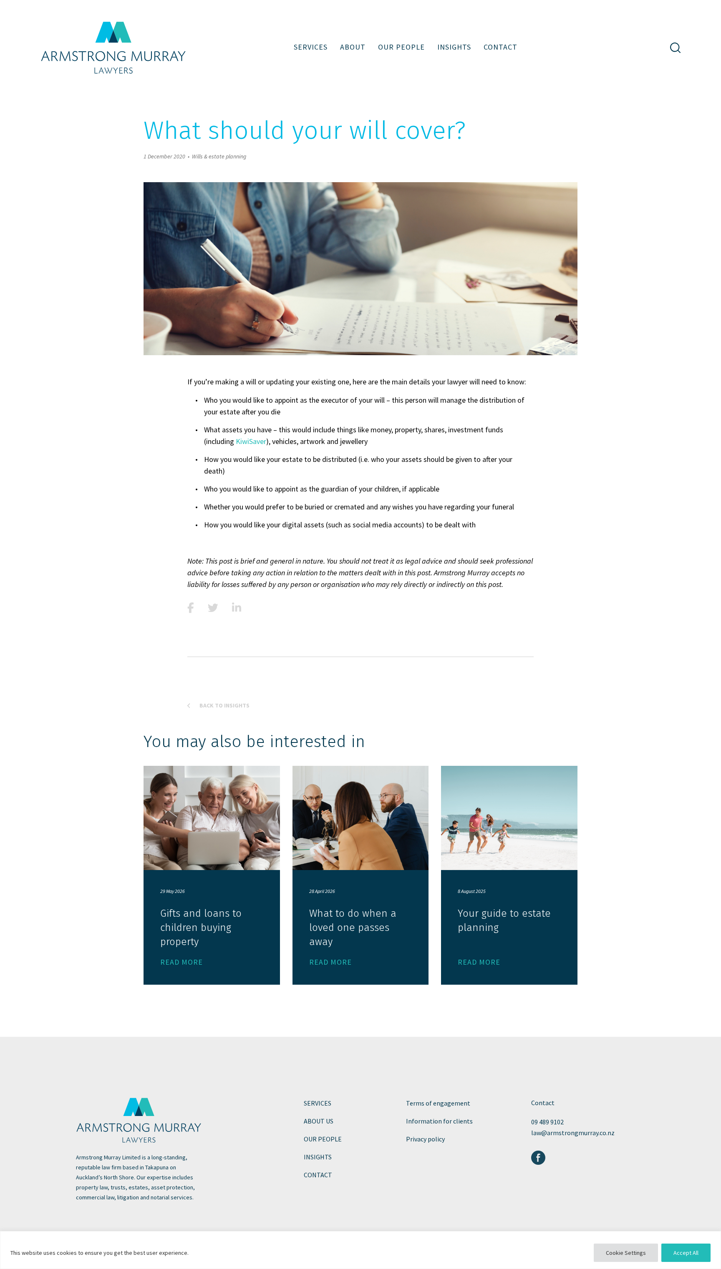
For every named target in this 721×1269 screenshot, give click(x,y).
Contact (500, 47)
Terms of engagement (438, 1103)
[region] (360, 1250)
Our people (401, 47)
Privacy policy (425, 1139)
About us (318, 1121)
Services (311, 47)
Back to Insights (224, 705)
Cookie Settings (626, 1252)
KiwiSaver (251, 441)
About (353, 47)
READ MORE (181, 962)
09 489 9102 (547, 1122)
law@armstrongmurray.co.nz (573, 1133)
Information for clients (439, 1121)
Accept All (685, 1252)
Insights (454, 47)
